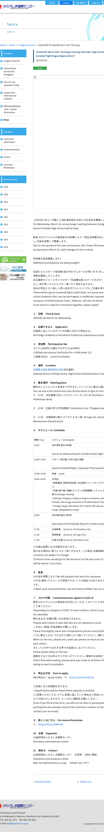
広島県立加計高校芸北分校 (47, 369)
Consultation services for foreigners (10, 71)
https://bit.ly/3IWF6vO (50, 724)
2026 (6, 186)
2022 (6, 216)
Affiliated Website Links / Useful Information (12, 109)
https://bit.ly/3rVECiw (81, 677)
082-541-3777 (11, 819)
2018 (6, 246)
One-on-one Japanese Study (11, 83)
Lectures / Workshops (9, 166)
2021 (6, 224)
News (12, 45)
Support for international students (10, 95)
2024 (6, 201)
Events (7, 157)
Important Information (9, 140)
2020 (6, 231)
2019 (6, 239)
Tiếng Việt (96, 2)
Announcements (12, 149)
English (66, 2)
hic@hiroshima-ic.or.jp (17, 823)
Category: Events (26, 45)
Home (3, 45)
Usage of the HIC (12, 60)
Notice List (85, 781)
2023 (6, 209)
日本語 (52, 2)
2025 (6, 194)
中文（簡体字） (81, 2)
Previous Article (43, 781)
